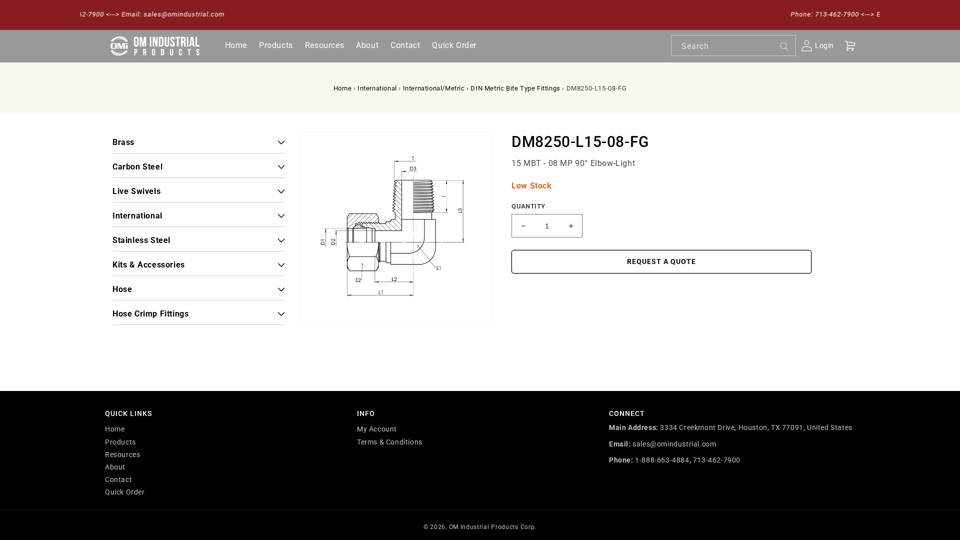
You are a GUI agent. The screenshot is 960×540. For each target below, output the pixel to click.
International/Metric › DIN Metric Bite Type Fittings (481, 88)
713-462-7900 (716, 460)
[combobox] (734, 46)
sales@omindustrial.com (674, 444)
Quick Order (125, 492)
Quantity (528, 206)
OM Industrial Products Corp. (493, 527)
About (115, 467)
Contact (118, 480)
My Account (377, 429)
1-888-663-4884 (662, 460)
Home (343, 88)
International (377, 88)
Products (120, 442)
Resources (122, 454)
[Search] (785, 47)
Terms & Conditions (389, 442)
